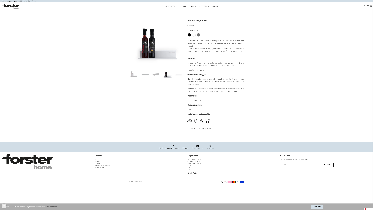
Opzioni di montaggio (188, 6)
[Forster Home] (10, 6)
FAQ (96, 159)
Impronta (190, 167)
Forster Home (138, 182)
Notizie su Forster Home (194, 159)
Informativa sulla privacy (194, 163)
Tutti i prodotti (168, 6)
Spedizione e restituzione (194, 161)
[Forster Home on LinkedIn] (196, 174)
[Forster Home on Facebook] (188, 174)
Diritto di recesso (99, 167)
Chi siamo (216, 6)
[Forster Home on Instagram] (194, 174)
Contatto (97, 161)
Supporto (203, 6)
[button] (368, 209)
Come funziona (99, 163)
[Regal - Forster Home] (157, 43)
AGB (188, 169)
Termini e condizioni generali (103, 165)
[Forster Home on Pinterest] (191, 174)
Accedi (327, 165)
